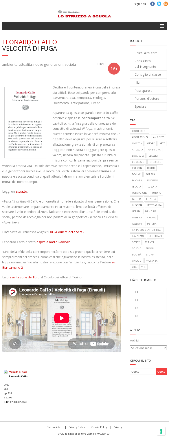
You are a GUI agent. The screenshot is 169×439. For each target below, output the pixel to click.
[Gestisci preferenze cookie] (161, 431)
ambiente (10, 64)
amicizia (137, 143)
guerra (136, 199)
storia (150, 254)
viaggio (136, 260)
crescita (137, 168)
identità (151, 199)
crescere (155, 161)
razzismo (138, 236)
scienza (149, 242)
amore (151, 143)
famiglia (150, 174)
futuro (156, 192)
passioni (137, 223)
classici (153, 155)
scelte (136, 242)
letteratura (154, 205)
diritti (151, 168)
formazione (139, 192)
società (70, 64)
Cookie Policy (99, 427)
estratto (21, 191)
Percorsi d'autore (147, 98)
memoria (150, 211)
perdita (151, 223)
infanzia (137, 205)
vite (143, 266)
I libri (100, 64)
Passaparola (143, 90)
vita (134, 266)
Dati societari (54, 427)
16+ (137, 308)
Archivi (134, 340)
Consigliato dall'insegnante (145, 63)
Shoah (150, 248)
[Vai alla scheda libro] (5, 371)
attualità (25, 64)
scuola (136, 248)
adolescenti (139, 131)
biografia (138, 155)
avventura (154, 149)
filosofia (151, 186)
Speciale (140, 106)
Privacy (118, 427)
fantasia (137, 180)
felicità (136, 186)
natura (151, 217)
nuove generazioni (48, 64)
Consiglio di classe (148, 74)
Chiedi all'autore (146, 53)
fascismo (152, 180)
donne (136, 174)
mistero (137, 217)
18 (136, 316)
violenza (151, 260)
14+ (137, 300)
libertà (136, 211)
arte (162, 143)
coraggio (138, 161)
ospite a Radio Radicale (53, 242)
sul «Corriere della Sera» (67, 232)
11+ (137, 292)
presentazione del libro (23, 277)
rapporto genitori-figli (147, 229)
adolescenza (140, 137)
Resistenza (155, 236)
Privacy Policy (77, 427)
